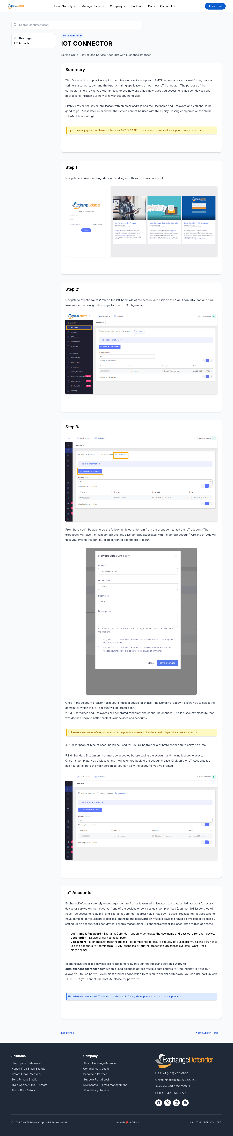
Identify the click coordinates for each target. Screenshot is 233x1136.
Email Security (63, 6)
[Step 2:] (141, 353)
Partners (137, 6)
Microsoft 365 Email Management (105, 1085)
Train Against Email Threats (29, 1085)
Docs (151, 6)
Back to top (67, 1032)
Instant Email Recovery (26, 1074)
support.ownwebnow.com (187, 130)
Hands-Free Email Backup (28, 1068)
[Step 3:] (141, 478)
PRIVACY (209, 1122)
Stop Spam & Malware (26, 1063)
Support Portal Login (97, 1079)
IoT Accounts (21, 43)
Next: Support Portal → (209, 1032)
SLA (191, 1122)
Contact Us (167, 6)
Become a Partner (95, 1074)
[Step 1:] (141, 221)
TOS (198, 1122)
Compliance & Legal (96, 1068)
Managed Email (91, 6)
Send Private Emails (24, 1079)
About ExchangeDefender (100, 1063)
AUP (219, 1122)
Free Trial (215, 6)
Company (116, 6)
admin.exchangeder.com (97, 178)
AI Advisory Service (96, 1090)
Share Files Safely (23, 1090)
